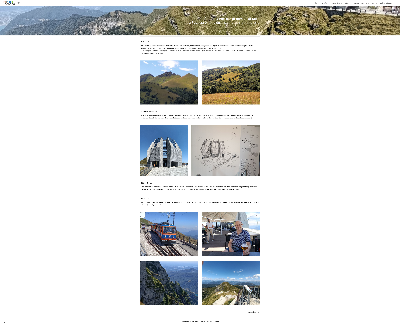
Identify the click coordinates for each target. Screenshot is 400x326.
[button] (397, 2)
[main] (200, 20)
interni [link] (347, 3)
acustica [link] (364, 3)
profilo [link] (324, 3)
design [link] (356, 3)
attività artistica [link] (386, 3)
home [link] (317, 3)
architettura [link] (336, 3)
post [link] (373, 3)
